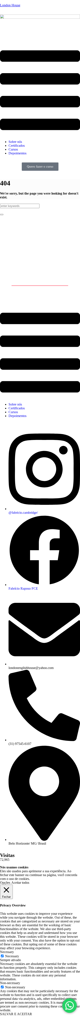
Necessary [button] (7, 952)
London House (10, 5)
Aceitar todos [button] (20, 882)
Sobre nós (15, 142)
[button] (40, 91)
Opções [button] (5, 882)
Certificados (17, 145)
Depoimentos (17, 153)
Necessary (12, 956)
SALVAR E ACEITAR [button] (16, 1014)
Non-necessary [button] (10, 983)
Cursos (13, 149)
